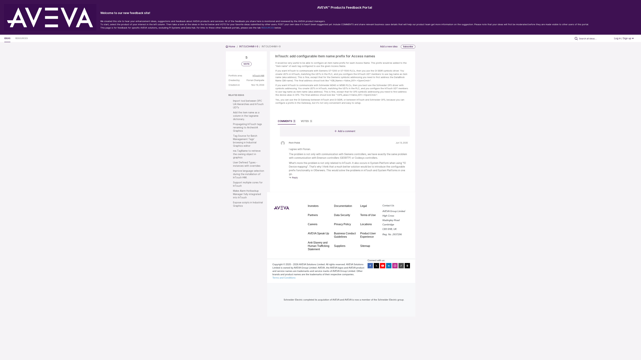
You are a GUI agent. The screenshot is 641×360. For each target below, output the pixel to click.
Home (232, 46)
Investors (313, 205)
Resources (21, 38)
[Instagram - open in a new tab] (395, 265)
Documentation (343, 205)
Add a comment (346, 131)
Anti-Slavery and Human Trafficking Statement (318, 246)
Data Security (342, 215)
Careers (312, 224)
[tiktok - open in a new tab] (401, 265)
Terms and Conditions (283, 277)
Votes (306, 121)
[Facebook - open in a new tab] (370, 265)
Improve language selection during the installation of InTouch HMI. (248, 174)
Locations (366, 224)
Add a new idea (388, 46)
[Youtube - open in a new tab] (382, 265)
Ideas (7, 38)
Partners (313, 215)
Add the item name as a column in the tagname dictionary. (246, 115)
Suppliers (339, 245)
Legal (363, 205)
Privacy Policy (342, 224)
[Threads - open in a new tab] (407, 265)
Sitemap (365, 245)
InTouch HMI (258, 75)
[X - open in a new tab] (376, 265)
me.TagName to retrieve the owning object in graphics (247, 154)
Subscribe (408, 46)
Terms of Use (368, 215)
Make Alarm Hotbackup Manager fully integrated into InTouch (247, 194)
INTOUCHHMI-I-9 (248, 46)
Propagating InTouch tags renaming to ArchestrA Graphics (247, 127)
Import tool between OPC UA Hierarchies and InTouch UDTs (248, 104)
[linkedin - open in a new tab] (388, 265)
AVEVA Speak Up (318, 233)
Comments (286, 121)
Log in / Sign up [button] (623, 38)
